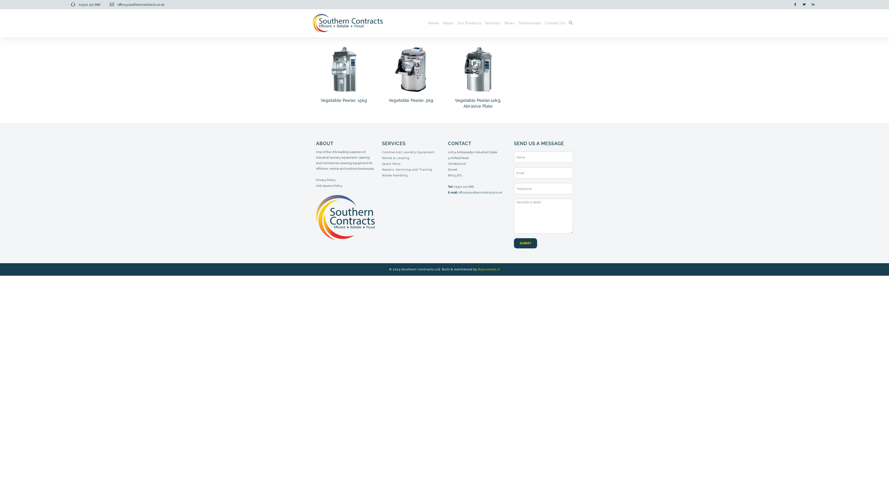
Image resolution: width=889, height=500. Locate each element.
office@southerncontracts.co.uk (480, 192)
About (448, 23)
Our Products (469, 23)
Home (433, 23)
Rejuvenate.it (489, 269)
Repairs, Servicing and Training (407, 169)
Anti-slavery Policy (329, 186)
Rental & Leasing (395, 158)
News (509, 23)
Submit (525, 243)
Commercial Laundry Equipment (408, 152)
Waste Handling (395, 175)
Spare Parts (391, 164)
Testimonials (530, 23)
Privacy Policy (325, 180)
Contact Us (555, 23)
